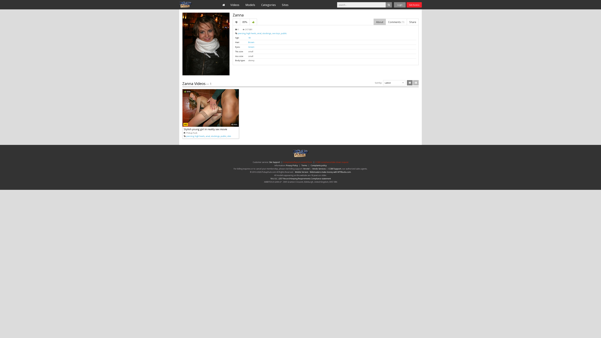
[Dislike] (236, 22)
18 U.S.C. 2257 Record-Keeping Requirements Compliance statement (300, 178)
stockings (266, 33)
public (284, 33)
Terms (304, 165)
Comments (396, 22)
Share (412, 22)
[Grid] (410, 82)
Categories (268, 5)
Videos (234, 5)
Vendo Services (319, 168)
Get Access (414, 4)
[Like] (253, 22)
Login (399, 4)
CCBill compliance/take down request (331, 162)
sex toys (276, 33)
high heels (251, 33)
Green (251, 47)
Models (250, 5)
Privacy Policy (292, 165)
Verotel (306, 168)
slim (229, 136)
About (379, 22)
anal (259, 33)
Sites (285, 5)
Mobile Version (301, 172)
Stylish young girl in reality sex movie (205, 129)
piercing (241, 33)
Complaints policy (319, 165)
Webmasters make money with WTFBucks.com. (330, 172)
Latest (388, 82)
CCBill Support (334, 168)
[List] (416, 82)
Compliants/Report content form (297, 162)
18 (249, 37)
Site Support (274, 162)
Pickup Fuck (193, 5)
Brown (251, 42)
